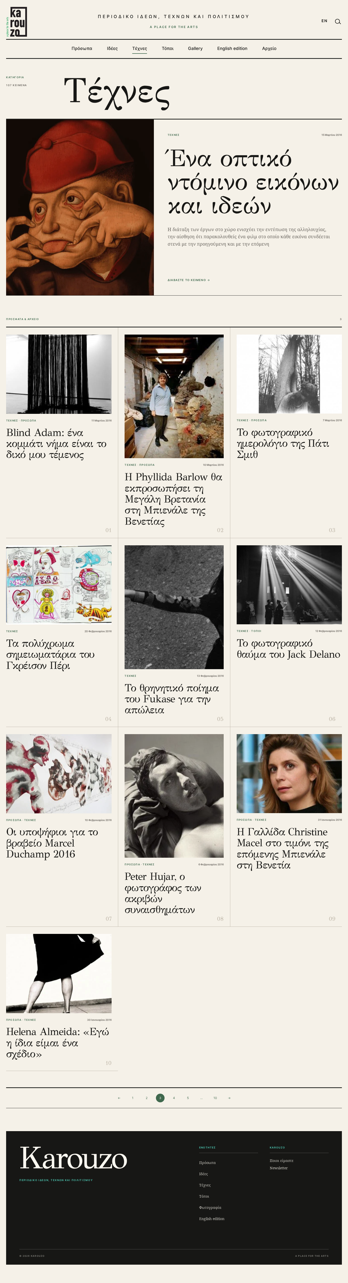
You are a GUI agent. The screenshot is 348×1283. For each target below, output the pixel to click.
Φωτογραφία (210, 1207)
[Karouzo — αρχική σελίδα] (16, 21)
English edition (232, 48)
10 (215, 1098)
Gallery (195, 48)
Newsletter (279, 1168)
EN (325, 20)
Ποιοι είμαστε (281, 1160)
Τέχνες (139, 48)
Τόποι (167, 48)
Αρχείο (269, 48)
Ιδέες (112, 48)
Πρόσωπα (82, 48)
